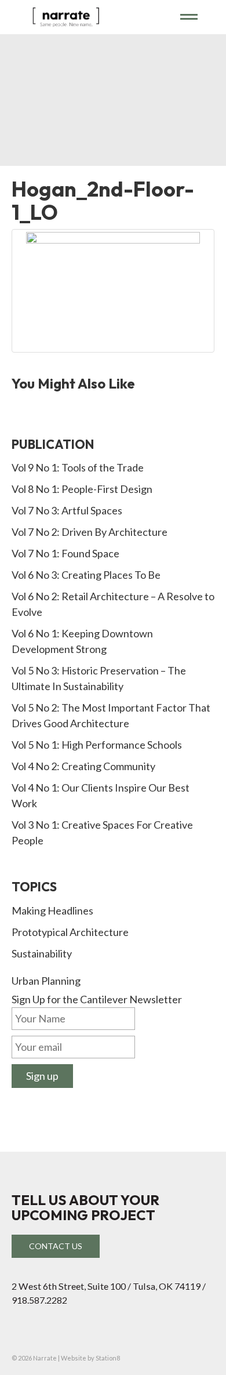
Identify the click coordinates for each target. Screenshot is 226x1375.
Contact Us (55, 1246)
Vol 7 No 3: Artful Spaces (67, 510)
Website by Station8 (90, 1358)
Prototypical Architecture (70, 932)
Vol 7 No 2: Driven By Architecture (89, 531)
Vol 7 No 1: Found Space (65, 553)
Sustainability (42, 953)
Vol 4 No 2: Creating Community (83, 766)
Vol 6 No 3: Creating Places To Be (86, 574)
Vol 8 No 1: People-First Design (82, 488)
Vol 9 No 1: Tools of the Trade (78, 467)
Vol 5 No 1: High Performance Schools (97, 744)
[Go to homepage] (92, 16)
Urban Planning (46, 980)
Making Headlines (52, 910)
